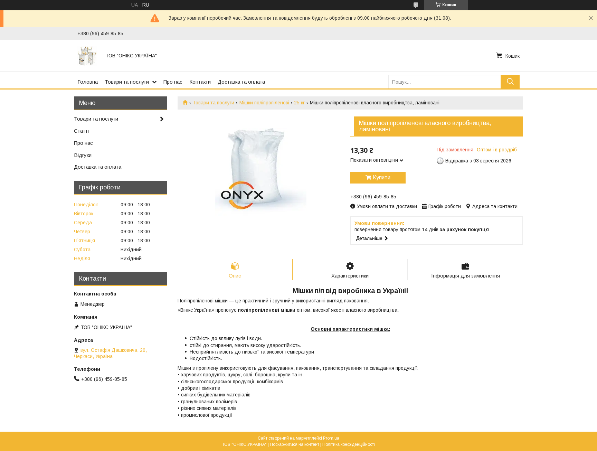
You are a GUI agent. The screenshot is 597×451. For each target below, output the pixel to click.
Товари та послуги (127, 82)
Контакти (200, 82)
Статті (81, 131)
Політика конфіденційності (348, 444)
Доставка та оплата (241, 82)
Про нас (172, 82)
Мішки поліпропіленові (264, 102)
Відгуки (83, 155)
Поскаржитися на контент (294, 444)
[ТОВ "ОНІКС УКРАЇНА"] (87, 55)
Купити (381, 177)
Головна (87, 82)
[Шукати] (510, 81)
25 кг (299, 102)
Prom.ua (331, 438)
